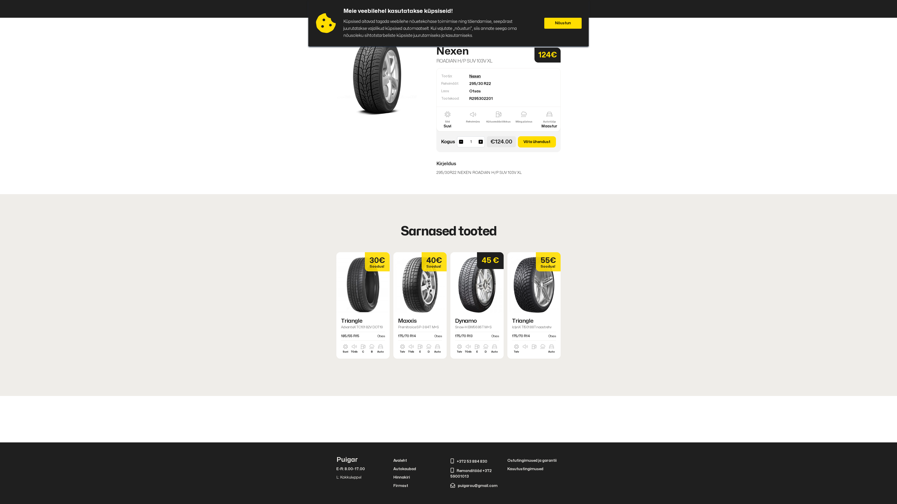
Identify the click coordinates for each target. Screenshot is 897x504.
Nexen (475, 76)
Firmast (400, 486)
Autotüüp (549, 121)
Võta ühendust (536, 142)
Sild (447, 121)
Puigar (347, 460)
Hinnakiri (401, 477)
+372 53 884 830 (472, 461)
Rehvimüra (473, 121)
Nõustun (563, 23)
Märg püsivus (524, 121)
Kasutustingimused (525, 469)
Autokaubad (404, 469)
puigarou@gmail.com (478, 486)
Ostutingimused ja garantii (532, 460)
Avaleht (400, 460)
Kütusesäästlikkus (498, 121)
